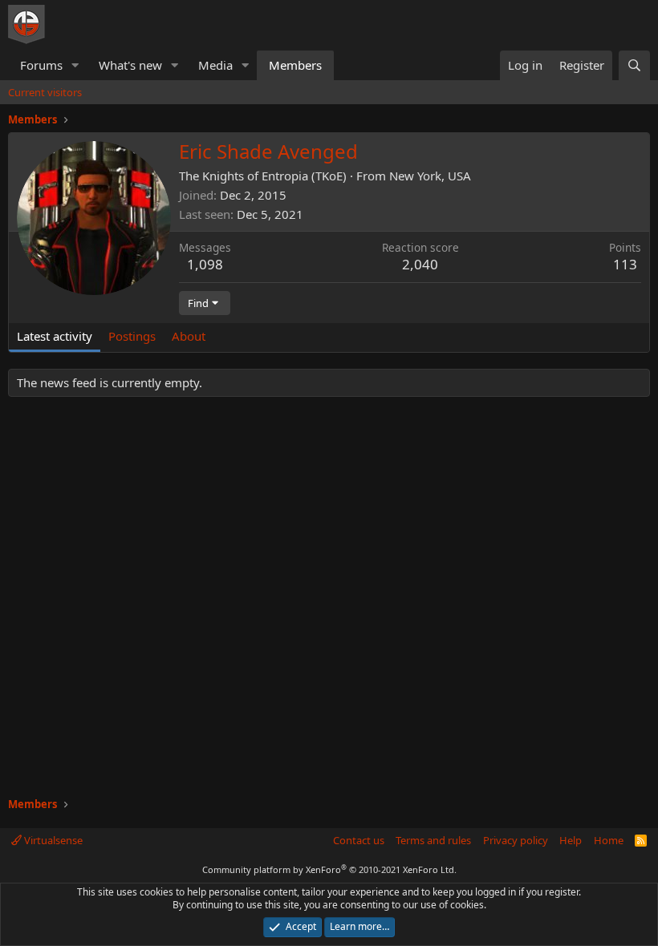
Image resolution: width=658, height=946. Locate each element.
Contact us (358, 840)
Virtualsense (52, 840)
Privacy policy (515, 840)
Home (608, 840)
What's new (130, 65)
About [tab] (188, 336)
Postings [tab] (132, 336)
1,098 (205, 264)
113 (625, 264)
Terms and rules (433, 840)
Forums (41, 65)
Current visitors (45, 92)
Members (295, 65)
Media (215, 65)
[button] (75, 65)
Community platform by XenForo (329, 869)
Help (570, 840)
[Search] (634, 65)
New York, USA (430, 176)
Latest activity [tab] (54, 336)
